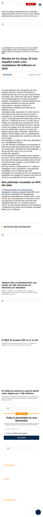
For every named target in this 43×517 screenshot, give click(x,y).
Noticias (7, 75)
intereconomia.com (30, 16)
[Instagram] (27, 454)
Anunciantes (8, 473)
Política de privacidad (12, 490)
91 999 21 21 (8, 508)
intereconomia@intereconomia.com (17, 505)
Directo (31, 4)
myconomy (8, 469)
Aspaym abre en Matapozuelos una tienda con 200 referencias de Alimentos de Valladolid (19, 285)
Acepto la (16, 433)
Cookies (7, 494)
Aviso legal (8, 487)
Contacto (7, 483)
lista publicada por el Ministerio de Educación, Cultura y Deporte (17, 191)
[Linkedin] (34, 454)
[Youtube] (21, 454)
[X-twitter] (9, 454)
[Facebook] (15, 454)
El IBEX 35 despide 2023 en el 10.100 (20, 340)
